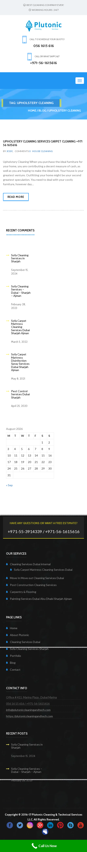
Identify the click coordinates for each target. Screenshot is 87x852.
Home (32, 110)
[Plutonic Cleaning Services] (30, 825)
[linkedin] (50, 825)
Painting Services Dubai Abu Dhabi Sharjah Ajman (41, 598)
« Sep (9, 485)
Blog (42, 110)
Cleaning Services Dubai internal (30, 564)
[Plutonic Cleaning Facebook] (9, 825)
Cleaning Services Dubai (25, 642)
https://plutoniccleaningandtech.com (29, 716)
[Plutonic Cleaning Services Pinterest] (60, 825)
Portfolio (15, 655)
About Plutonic (19, 635)
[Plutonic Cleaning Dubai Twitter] (20, 825)
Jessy (9, 151)
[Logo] (43, 25)
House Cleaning (42, 151)
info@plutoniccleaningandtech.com (28, 710)
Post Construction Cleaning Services (33, 585)
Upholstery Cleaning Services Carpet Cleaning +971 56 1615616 (42, 143)
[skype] (70, 825)
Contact (15, 669)
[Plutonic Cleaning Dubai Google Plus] (40, 825)
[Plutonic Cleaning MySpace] (45, 831)
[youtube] (80, 825)
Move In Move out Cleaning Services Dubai (37, 578)
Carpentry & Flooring (23, 592)
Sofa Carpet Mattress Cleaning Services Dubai (43, 569)
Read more (15, 196)
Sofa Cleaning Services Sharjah (29, 648)
